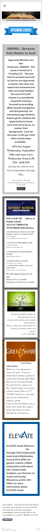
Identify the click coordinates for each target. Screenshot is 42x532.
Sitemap (9, 528)
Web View (38, 529)
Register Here (21, 188)
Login (39, 528)
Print (5, 528)
